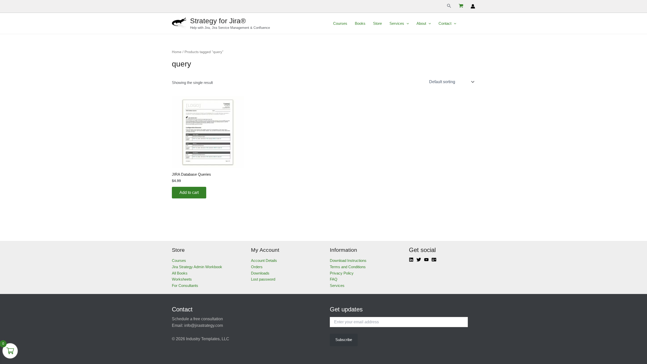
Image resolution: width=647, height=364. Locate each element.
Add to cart (189, 192)
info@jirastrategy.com (203, 325)
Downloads (260, 273)
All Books (180, 273)
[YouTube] (426, 259)
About (421, 23)
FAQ (333, 279)
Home (176, 52)
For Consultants (185, 285)
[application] (406, 23)
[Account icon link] (473, 6)
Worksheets (182, 279)
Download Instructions (348, 260)
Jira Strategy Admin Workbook (197, 267)
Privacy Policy (342, 273)
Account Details (264, 260)
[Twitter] (419, 259)
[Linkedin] (411, 259)
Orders (257, 267)
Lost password (263, 279)
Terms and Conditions (348, 267)
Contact (444, 23)
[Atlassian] (434, 259)
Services (396, 23)
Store (377, 23)
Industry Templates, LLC (207, 339)
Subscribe (343, 339)
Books (360, 23)
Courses (340, 23)
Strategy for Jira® (218, 21)
